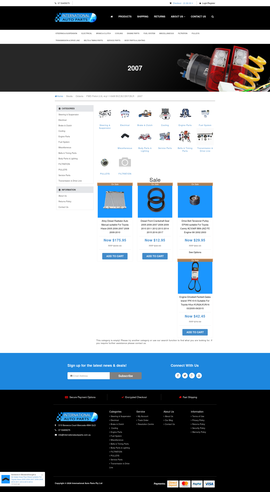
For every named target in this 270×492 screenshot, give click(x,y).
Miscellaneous (166, 33)
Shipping (142, 16)
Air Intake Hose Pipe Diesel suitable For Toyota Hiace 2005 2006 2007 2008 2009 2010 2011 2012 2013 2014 (27, 479)
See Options (195, 252)
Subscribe (125, 376)
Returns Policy (64, 201)
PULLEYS (195, 33)
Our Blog (169, 420)
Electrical (86, 33)
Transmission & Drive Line (68, 40)
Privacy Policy (198, 420)
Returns (159, 16)
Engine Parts (133, 33)
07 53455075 (63, 3)
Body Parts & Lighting (135, 40)
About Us (177, 16)
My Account (143, 416)
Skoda (69, 96)
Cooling (119, 33)
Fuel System (149, 33)
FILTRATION (182, 33)
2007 (139, 96)
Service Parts (113, 40)
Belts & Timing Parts (93, 40)
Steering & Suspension (66, 33)
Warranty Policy (199, 432)
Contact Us (198, 16)
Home (60, 96)
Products (124, 16)
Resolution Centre (146, 424)
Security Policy (198, 428)
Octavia (79, 96)
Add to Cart (115, 256)
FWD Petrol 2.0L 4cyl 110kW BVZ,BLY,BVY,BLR (110, 96)
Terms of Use (198, 416)
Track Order (143, 420)
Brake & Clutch (103, 33)
